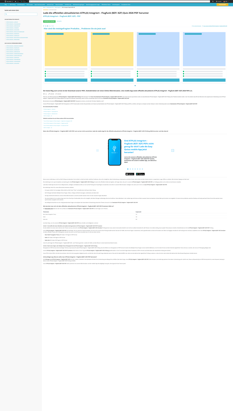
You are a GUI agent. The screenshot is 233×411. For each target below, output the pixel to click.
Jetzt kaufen (59, 21)
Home (44, 7)
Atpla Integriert (58, 7)
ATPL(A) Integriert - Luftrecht (12, 22)
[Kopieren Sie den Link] (51, 26)
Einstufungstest (116, 4)
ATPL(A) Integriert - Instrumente (12, 29)
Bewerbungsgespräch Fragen (93, 4)
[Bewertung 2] (44, 9)
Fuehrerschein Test (50, 7)
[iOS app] (130, 174)
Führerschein (30, 4)
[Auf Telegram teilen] (52, 26)
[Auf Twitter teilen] (45, 26)
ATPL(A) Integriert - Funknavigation (13, 61)
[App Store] (17, 1)
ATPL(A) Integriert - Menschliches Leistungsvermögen (17, 37)
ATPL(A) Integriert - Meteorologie (12, 39)
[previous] (97, 150)
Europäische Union (126, 4)
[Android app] (140, 174)
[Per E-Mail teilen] (47, 26)
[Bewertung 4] (46, 9)
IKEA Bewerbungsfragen (78, 4)
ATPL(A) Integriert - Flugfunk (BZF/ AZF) (14, 55)
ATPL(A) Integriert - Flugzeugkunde (13, 23)
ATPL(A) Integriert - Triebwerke (12, 27)
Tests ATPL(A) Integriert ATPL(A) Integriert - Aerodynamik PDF (56, 125)
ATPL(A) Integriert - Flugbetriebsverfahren (14, 53)
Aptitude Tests (50, 4)
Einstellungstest (21, 4)
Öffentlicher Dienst (106, 4)
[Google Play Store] (24, 1)
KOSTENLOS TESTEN (49, 21)
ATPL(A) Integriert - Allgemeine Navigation (14, 45)
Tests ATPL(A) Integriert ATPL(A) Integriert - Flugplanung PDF (56, 123)
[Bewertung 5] (47, 9)
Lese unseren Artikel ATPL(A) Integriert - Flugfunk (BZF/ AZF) (215, 26)
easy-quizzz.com (49, 208)
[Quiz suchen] (21, 14)
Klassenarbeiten (59, 4)
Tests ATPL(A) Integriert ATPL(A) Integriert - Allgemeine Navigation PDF (58, 121)
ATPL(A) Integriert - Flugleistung (12, 33)
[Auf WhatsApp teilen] (49, 26)
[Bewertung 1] (43, 9)
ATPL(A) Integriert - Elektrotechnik (13, 25)
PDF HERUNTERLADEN (197, 26)
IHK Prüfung (12, 4)
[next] (173, 150)
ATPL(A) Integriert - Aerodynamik (12, 49)
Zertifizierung (68, 4)
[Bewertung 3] (45, 9)
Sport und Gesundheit (40, 4)
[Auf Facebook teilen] (43, 26)
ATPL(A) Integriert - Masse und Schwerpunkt (15, 31)
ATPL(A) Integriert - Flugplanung (12, 35)
